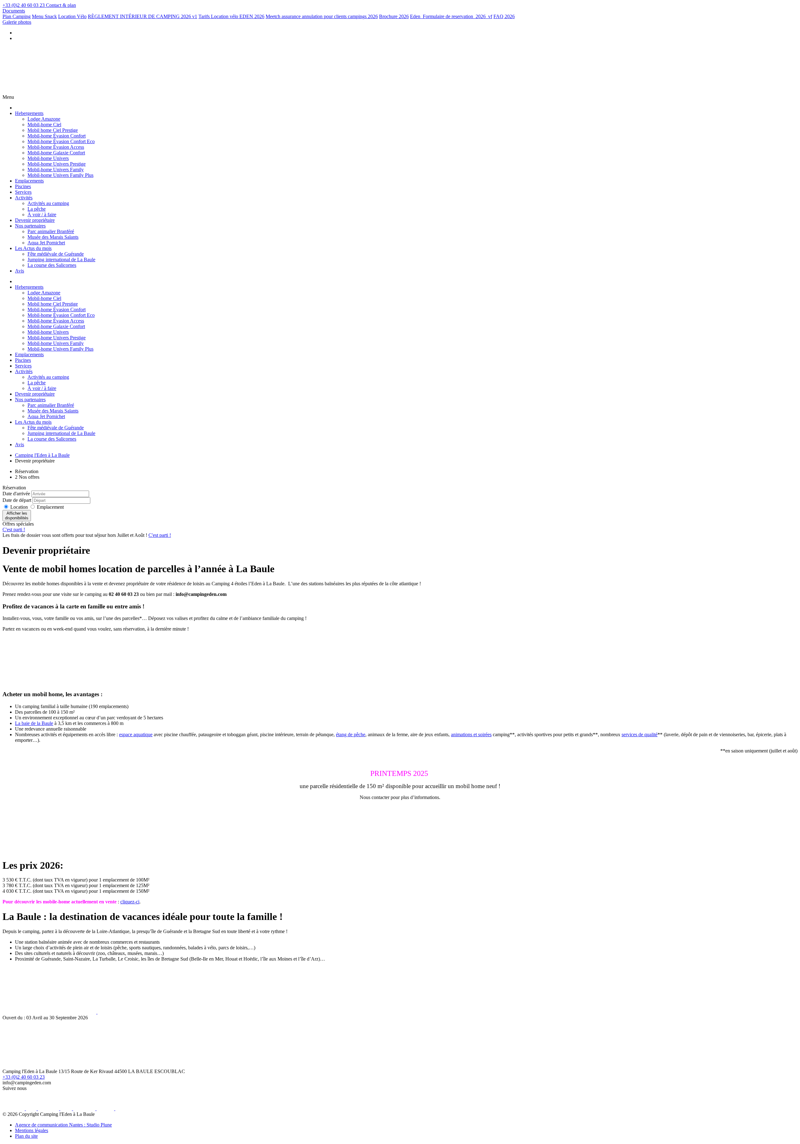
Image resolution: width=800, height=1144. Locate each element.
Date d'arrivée (16, 493)
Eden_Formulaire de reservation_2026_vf (451, 16)
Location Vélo (72, 16)
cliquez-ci (129, 901)
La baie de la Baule (34, 723)
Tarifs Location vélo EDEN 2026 (231, 16)
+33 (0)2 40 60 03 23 (23, 1077)
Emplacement (50, 507)
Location (19, 507)
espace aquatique (135, 734)
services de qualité (640, 734)
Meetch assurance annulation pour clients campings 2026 (322, 16)
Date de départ (16, 500)
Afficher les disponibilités (16, 515)
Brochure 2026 (394, 16)
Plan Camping (16, 16)
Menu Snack (44, 16)
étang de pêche (350, 734)
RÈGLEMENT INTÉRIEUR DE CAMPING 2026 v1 (142, 16)
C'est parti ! (13, 529)
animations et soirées (471, 734)
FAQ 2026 (504, 16)
